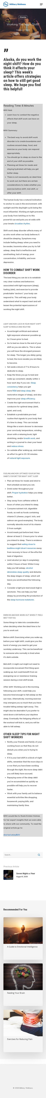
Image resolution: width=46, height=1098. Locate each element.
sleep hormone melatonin (22, 599)
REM (14, 390)
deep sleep (26, 390)
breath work (29, 438)
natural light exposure (20, 458)
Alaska (23, 17)
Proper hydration (20, 492)
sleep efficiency (28, 398)
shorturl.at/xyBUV (11, 834)
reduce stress (17, 446)
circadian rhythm (22, 223)
